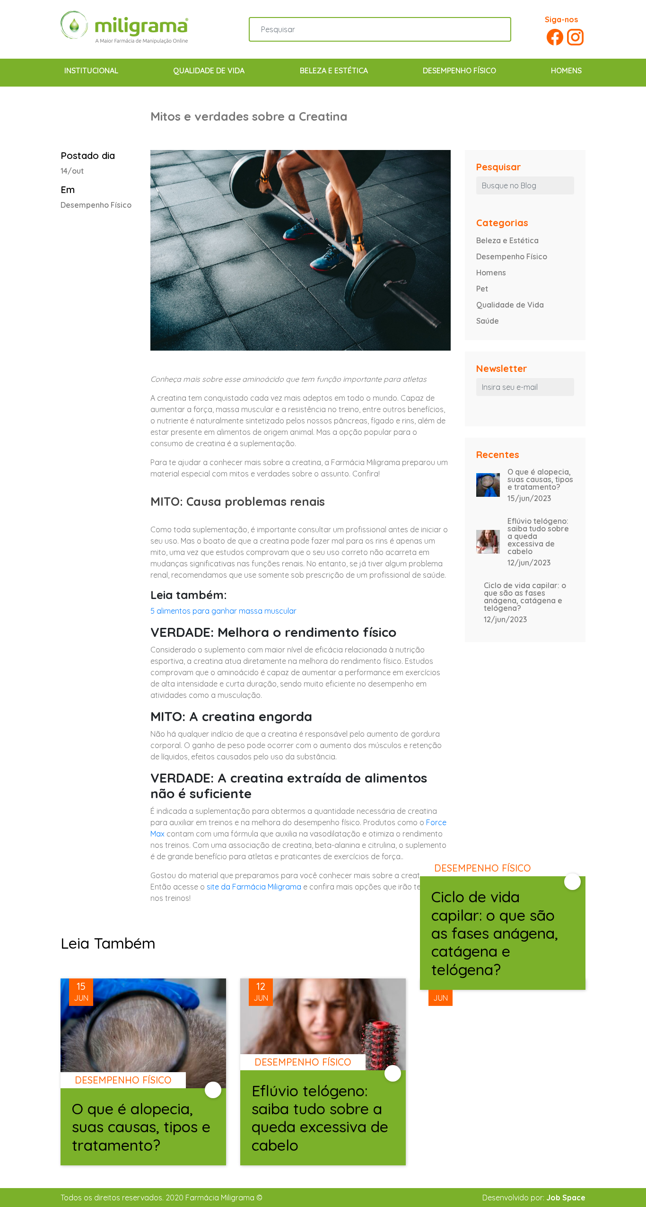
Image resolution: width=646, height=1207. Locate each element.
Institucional (91, 70)
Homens (566, 70)
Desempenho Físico (459, 70)
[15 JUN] (143, 1071)
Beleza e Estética (334, 70)
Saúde (487, 321)
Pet (482, 288)
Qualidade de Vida (208, 70)
